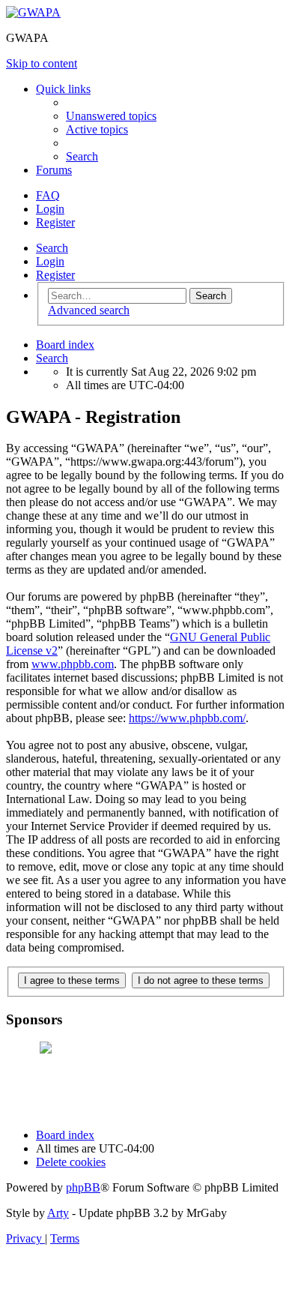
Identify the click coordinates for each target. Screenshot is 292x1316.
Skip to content (41, 63)
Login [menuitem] (50, 208)
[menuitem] (111, 115)
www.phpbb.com (72, 664)
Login (50, 261)
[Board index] (33, 12)
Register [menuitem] (55, 222)
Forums (54, 169)
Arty (58, 1213)
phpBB (83, 1187)
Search (52, 247)
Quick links (63, 88)
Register (55, 274)
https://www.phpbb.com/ (187, 718)
